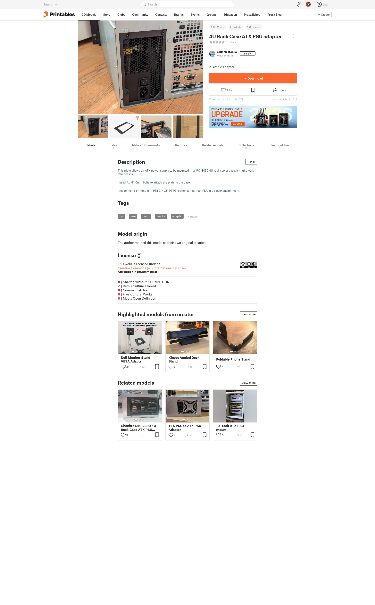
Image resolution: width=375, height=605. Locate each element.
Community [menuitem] (140, 14)
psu (121, 216)
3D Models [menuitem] (89, 14)
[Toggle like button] (123, 366)
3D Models (218, 27)
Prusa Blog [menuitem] (274, 14)
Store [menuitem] (106, 14)
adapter (177, 216)
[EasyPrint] (299, 4)
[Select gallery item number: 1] (133, 351)
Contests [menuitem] (161, 14)
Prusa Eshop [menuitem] (252, 14)
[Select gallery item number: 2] (137, 351)
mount (146, 216)
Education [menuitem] (230, 14)
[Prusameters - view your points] (308, 4)
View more (248, 314)
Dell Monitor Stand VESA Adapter (135, 359)
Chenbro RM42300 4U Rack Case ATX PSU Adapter (138, 427)
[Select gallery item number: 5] (146, 351)
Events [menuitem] (195, 14)
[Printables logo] (59, 14)
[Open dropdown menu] (293, 36)
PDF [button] (253, 162)
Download (255, 78)
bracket (161, 216)
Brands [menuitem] (179, 14)
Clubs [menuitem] (121, 14)
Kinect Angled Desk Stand (184, 359)
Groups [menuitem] (211, 14)
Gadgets (236, 27)
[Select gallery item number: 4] (143, 351)
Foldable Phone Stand (233, 359)
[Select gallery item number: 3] (140, 351)
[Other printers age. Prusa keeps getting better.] (253, 117)
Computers (255, 27)
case (133, 216)
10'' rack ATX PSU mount (230, 427)
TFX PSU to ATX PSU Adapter (185, 427)
